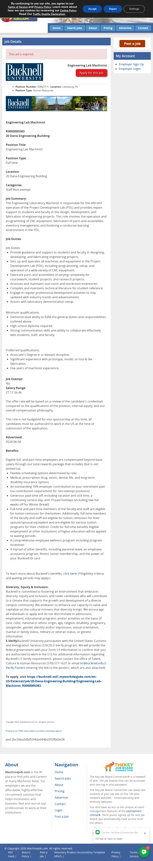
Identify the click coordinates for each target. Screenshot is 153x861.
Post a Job (132, 43)
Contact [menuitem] (60, 804)
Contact (143, 28)
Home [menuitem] (59, 772)
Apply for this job (91, 73)
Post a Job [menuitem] (62, 816)
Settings (134, 9)
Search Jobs (74, 28)
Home (56, 28)
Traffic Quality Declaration (49, 14)
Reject (113, 9)
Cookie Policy (68, 10)
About (93, 28)
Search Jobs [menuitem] (63, 778)
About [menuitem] (59, 785)
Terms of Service (18, 7)
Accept (92, 9)
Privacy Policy (42, 7)
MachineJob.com (37, 848)
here (72, 574)
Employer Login (130, 69)
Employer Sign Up (131, 64)
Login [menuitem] (58, 810)
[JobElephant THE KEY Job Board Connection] (119, 763)
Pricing (108, 28)
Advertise (125, 28)
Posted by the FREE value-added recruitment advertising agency (34, 731)
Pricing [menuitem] (59, 791)
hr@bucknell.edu (92, 663)
